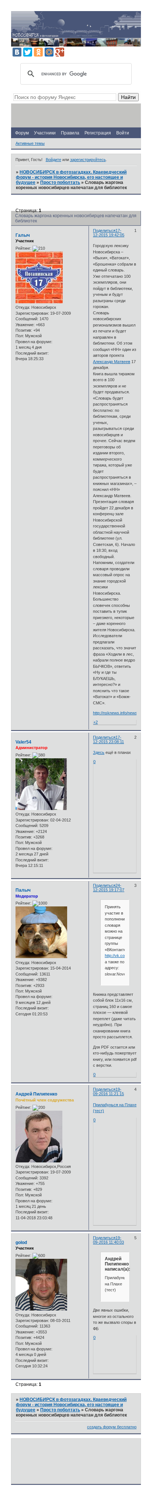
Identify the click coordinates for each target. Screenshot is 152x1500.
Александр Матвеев (111, 361)
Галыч (22, 235)
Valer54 (23, 742)
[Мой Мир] (49, 52)
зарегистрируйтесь (88, 159)
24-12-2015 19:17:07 (108, 887)
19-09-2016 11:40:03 (108, 1240)
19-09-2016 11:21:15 (108, 1091)
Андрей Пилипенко (36, 1094)
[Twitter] (27, 52)
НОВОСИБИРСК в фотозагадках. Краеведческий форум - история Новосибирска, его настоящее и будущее (71, 177)
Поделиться (104, 230)
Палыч (23, 890)
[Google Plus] (59, 52)
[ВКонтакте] (17, 52)
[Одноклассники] (38, 52)
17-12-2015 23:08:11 (108, 739)
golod (21, 1242)
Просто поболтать (60, 182)
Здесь (98, 752)
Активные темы (30, 143)
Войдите (53, 159)
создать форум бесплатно (112, 1427)
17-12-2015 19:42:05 (108, 232)
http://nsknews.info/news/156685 (122, 713)
